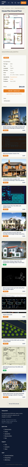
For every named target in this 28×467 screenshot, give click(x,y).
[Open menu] (9, 3)
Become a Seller (8, 436)
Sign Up (23, 2)
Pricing (6, 431)
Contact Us (7, 446)
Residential (7, 8)
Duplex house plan (7, 314)
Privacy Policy (8, 457)
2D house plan (7, 100)
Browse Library (8, 429)
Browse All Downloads (14, 403)
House (12, 8)
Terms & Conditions (9, 455)
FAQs (6, 444)
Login (18, 2)
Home (3, 8)
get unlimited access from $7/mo (14, 94)
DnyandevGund (13, 77)
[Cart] (12, 3)
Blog (6, 438)
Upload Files (7, 433)
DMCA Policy (7, 459)
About (6, 449)
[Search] (15, 3)
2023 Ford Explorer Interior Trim (11, 153)
